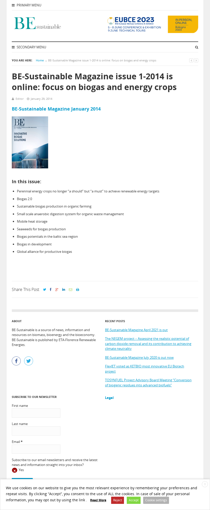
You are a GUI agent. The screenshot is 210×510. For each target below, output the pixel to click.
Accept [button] (134, 500)
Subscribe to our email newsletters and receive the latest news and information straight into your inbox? (55, 462)
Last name (20, 423)
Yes (21, 470)
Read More (98, 500)
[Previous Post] (191, 60)
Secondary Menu (31, 47)
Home (40, 60)
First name (20, 405)
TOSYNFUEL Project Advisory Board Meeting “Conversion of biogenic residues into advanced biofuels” (148, 382)
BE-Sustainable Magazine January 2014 (56, 109)
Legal (109, 397)
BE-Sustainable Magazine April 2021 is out (136, 330)
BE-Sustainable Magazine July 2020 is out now (139, 357)
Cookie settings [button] (156, 500)
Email (17, 441)
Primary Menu (28, 5)
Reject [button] (117, 500)
